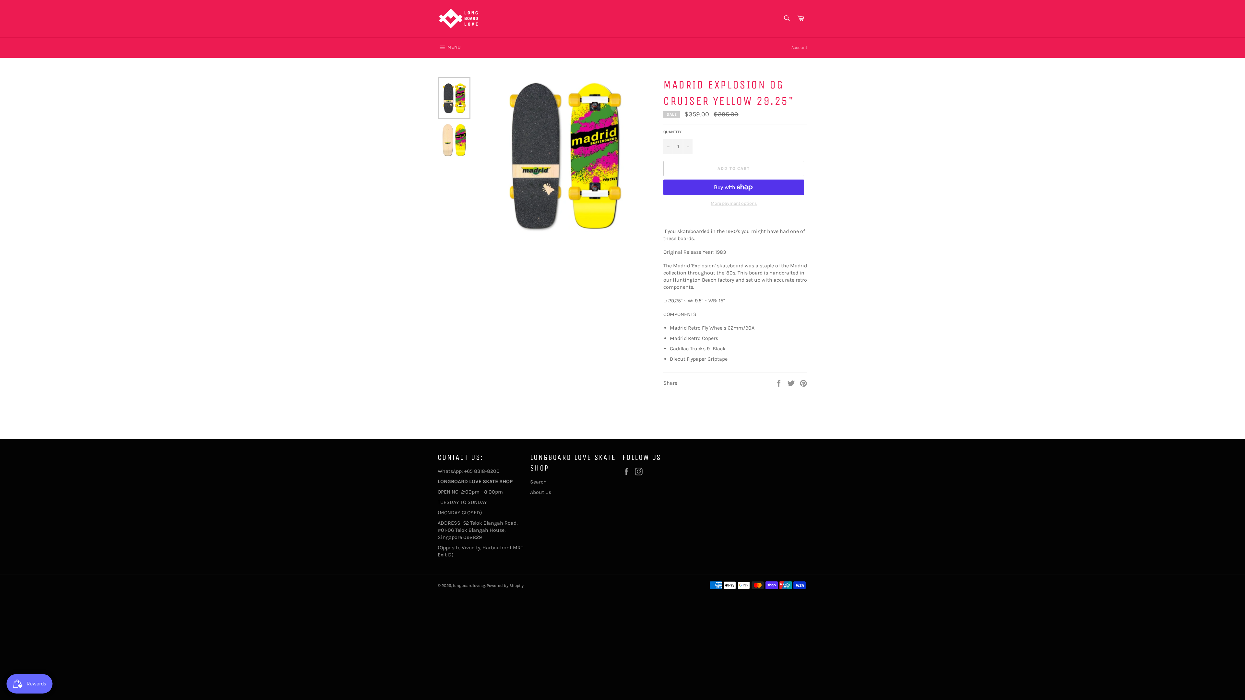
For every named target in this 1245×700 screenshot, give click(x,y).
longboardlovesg (469, 585)
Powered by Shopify (505, 585)
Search (538, 482)
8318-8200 (487, 471)
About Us (540, 492)
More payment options (734, 203)
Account (799, 47)
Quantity (672, 132)
